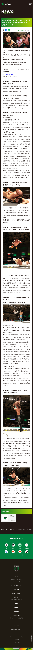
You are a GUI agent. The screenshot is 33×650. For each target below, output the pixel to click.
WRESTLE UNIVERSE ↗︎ (16, 630)
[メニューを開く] (30, 4)
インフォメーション (14, 579)
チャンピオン (14, 599)
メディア (21, 579)
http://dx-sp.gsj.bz (8, 74)
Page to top (31, 638)
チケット (14, 581)
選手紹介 (16, 597)
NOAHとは (16, 607)
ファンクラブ (16, 626)
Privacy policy (16, 642)
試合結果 (16, 589)
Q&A (16, 603)
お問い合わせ (16, 615)
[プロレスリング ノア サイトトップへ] (6, 4)
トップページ (4, 529)
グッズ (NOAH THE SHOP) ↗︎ (16, 622)
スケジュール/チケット (17, 585)
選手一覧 (20, 599)
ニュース (12, 529)
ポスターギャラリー (16, 593)
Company (16, 639)
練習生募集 (16, 611)
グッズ (18, 581)
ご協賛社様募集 (20, 618)
